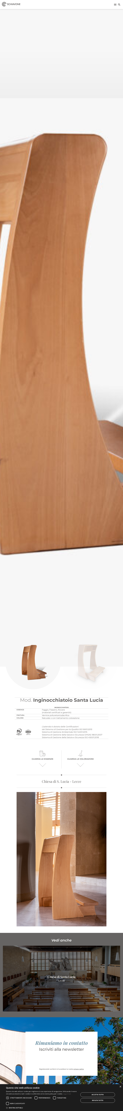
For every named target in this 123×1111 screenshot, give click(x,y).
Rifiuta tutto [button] (97, 1100)
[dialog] (61, 1097)
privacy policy (79, 1069)
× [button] (120, 1087)
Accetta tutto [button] (98, 1095)
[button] (115, 4)
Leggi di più (67, 1094)
